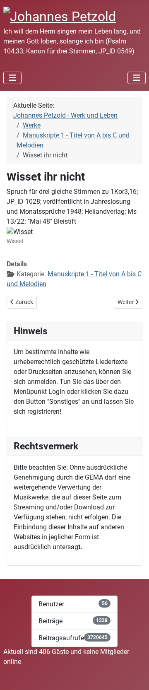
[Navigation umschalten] (12, 78)
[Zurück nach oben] (134, 674)
